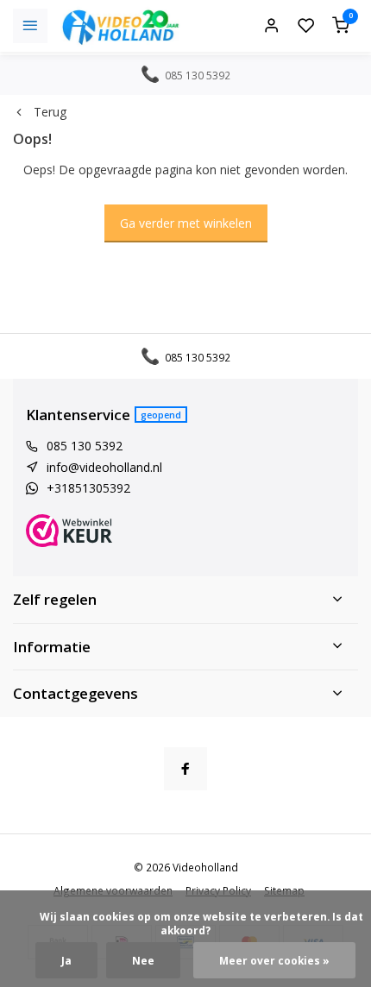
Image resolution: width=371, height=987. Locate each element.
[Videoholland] (120, 26)
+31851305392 (88, 488)
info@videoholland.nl (104, 467)
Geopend (161, 414)
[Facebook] (185, 768)
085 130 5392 (85, 445)
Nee (143, 960)
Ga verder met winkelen (186, 223)
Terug (50, 112)
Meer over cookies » (274, 960)
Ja (66, 960)
